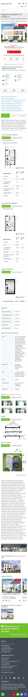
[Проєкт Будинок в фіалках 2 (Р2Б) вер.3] (11, 586)
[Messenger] (21, 694)
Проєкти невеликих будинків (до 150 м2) (13, 100)
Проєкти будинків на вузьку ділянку (12, 105)
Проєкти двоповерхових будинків (11, 103)
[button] (14, 694)
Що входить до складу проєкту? (14, 64)
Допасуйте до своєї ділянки (10, 142)
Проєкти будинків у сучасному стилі (12, 102)
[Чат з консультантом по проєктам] (17, 694)
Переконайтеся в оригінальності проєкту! (12, 130)
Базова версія (4, 18)
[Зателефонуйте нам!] (14, 694)
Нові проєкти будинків (7, 98)
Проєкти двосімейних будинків (10, 107)
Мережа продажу (5, 675)
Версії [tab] (14, 115)
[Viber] (25, 694)
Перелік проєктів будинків (9, 96)
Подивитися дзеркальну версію (19, 18)
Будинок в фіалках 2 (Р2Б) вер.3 (11, 594)
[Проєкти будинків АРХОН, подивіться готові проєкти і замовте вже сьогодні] (6, 3)
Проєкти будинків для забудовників (11, 111)
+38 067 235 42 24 (6, 669)
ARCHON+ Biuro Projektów (8, 643)
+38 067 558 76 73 (6, 670)
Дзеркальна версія (17, 137)
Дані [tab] (5, 115)
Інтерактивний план (8, 140)
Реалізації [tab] (22, 115)
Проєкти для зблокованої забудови (11, 109)
